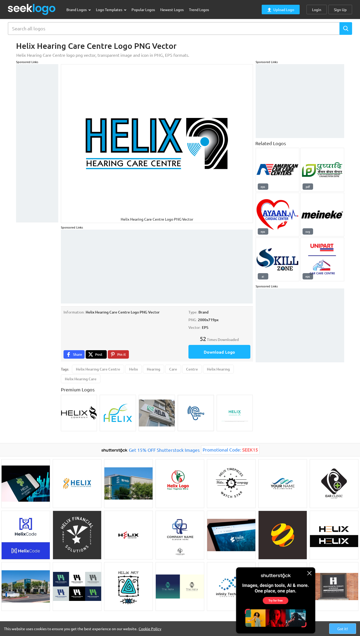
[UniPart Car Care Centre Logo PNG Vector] (322, 259)
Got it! (342, 628)
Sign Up (340, 9)
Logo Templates (109, 9)
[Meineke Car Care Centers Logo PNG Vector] (322, 214)
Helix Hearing (218, 369)
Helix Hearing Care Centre (98, 369)
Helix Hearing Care (80, 378)
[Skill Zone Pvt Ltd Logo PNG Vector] (277, 259)
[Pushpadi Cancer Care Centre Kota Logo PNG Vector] (322, 170)
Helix (133, 369)
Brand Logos (76, 9)
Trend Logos (199, 9)
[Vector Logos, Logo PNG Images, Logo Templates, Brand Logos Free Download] (32, 9)
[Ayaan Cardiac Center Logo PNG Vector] (277, 214)
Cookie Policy (150, 628)
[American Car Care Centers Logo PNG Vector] (277, 170)
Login (316, 9)
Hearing (153, 369)
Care (173, 369)
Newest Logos (172, 9)
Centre (192, 369)
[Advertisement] (37, 143)
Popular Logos (143, 9)
